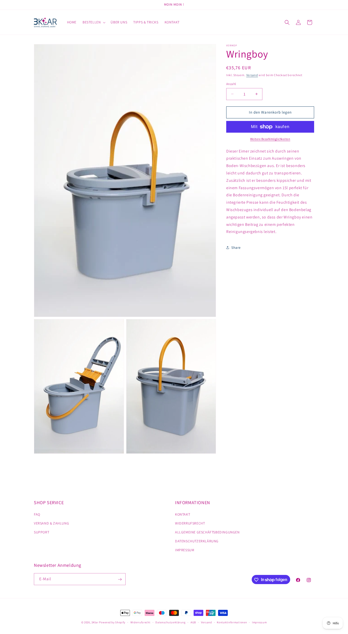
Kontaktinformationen (232, 622)
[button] (93, 22)
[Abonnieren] (119, 579)
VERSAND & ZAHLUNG (51, 523)
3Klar (95, 622)
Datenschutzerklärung (170, 622)
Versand (252, 75)
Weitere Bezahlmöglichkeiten (270, 139)
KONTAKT (182, 514)
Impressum (259, 622)
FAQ (37, 514)
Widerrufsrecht (140, 622)
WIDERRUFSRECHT (190, 523)
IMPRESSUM (184, 550)
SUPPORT (41, 532)
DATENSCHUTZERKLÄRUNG (197, 541)
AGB (193, 622)
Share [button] (236, 247)
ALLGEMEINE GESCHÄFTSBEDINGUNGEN (207, 532)
